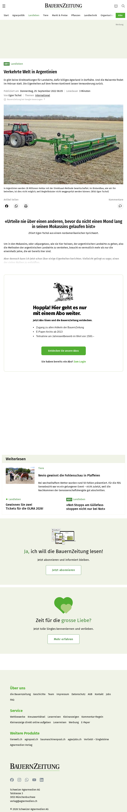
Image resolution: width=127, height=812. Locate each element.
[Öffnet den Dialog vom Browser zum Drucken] (26, 206)
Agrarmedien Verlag (21, 744)
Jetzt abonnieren (63, 570)
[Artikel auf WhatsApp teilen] (16, 206)
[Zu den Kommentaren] (120, 206)
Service (16, 711)
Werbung (74, 722)
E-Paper (117, 6)
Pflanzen (75, 15)
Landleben (33, 15)
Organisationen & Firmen (114, 15)
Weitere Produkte (24, 733)
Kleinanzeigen (71, 716)
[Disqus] (63, 413)
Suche (124, 5)
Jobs (108, 694)
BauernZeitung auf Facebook (12, 780)
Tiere (45, 15)
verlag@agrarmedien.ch (23, 801)
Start (6, 15)
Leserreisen (54, 716)
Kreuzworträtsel (36, 716)
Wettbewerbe (17, 716)
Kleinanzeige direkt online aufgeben (30, 722)
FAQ (12, 699)
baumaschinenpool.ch (52, 739)
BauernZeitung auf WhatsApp (27, 780)
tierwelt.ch (16, 739)
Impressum (63, 694)
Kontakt (99, 694)
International (42, 95)
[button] (4, 6)
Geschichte (39, 694)
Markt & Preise (60, 15)
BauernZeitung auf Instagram (19, 780)
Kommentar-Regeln (92, 716)
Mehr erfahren (63, 639)
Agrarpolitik (18, 15)
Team (51, 694)
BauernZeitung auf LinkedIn (42, 780)
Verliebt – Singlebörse (96, 739)
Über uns (17, 688)
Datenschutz (78, 694)
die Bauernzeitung (20, 694)
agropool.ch (31, 739)
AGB (90, 694)
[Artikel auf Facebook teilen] (7, 206)
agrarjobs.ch (74, 739)
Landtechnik (90, 15)
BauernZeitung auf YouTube (34, 780)
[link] (79, 475)
